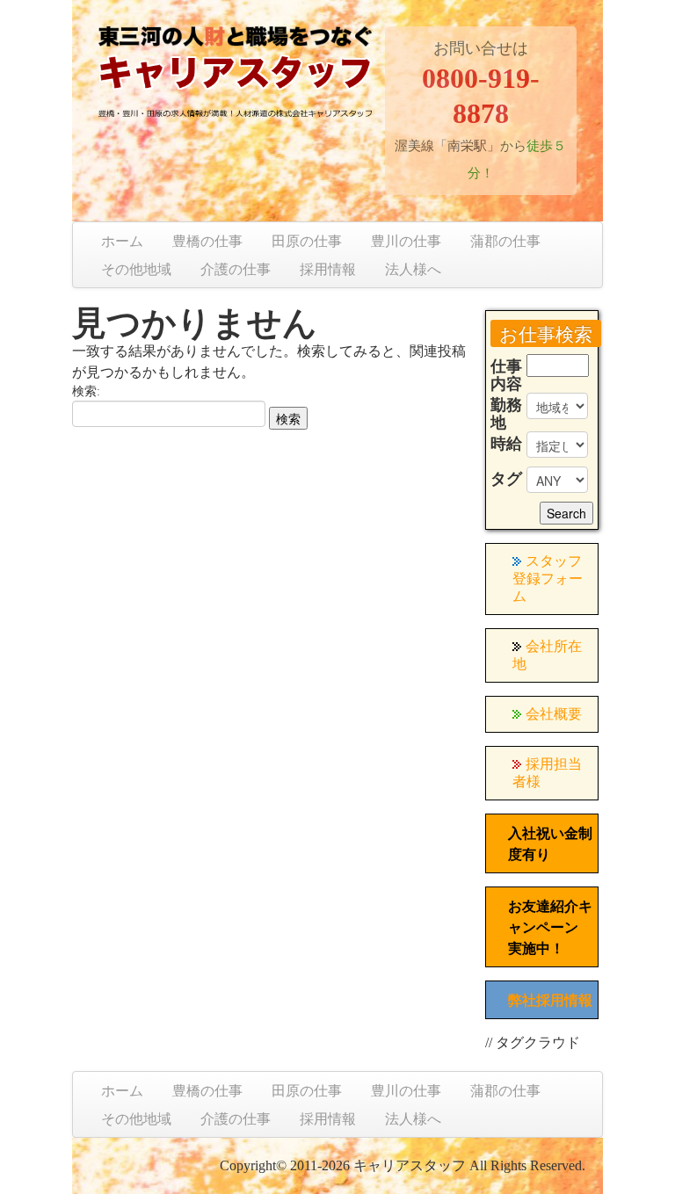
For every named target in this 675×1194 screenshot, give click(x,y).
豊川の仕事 (406, 241)
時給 (506, 443)
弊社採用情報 (550, 1000)
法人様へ (413, 269)
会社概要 (554, 713)
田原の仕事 (307, 241)
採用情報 (328, 269)
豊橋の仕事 (207, 241)
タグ (506, 479)
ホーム (122, 241)
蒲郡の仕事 (505, 241)
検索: (86, 391)
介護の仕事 (235, 269)
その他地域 (136, 269)
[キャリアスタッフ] (235, 85)
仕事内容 (506, 375)
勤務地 (506, 413)
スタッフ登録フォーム (547, 579)
